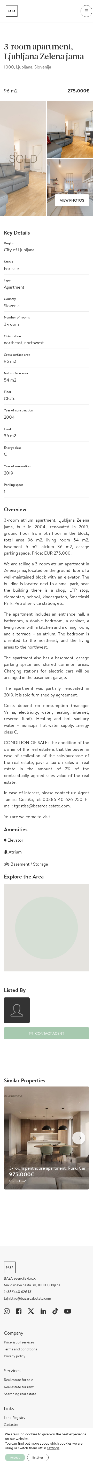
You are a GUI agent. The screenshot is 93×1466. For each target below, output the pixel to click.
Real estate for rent (19, 1387)
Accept (15, 1457)
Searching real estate (20, 1393)
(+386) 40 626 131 (18, 1291)
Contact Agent (49, 1033)
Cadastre (11, 1424)
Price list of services (19, 1342)
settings (53, 1448)
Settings (37, 1457)
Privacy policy (14, 1356)
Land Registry (14, 1417)
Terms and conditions (20, 1349)
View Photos (72, 200)
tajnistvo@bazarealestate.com (27, 1298)
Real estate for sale (18, 1379)
